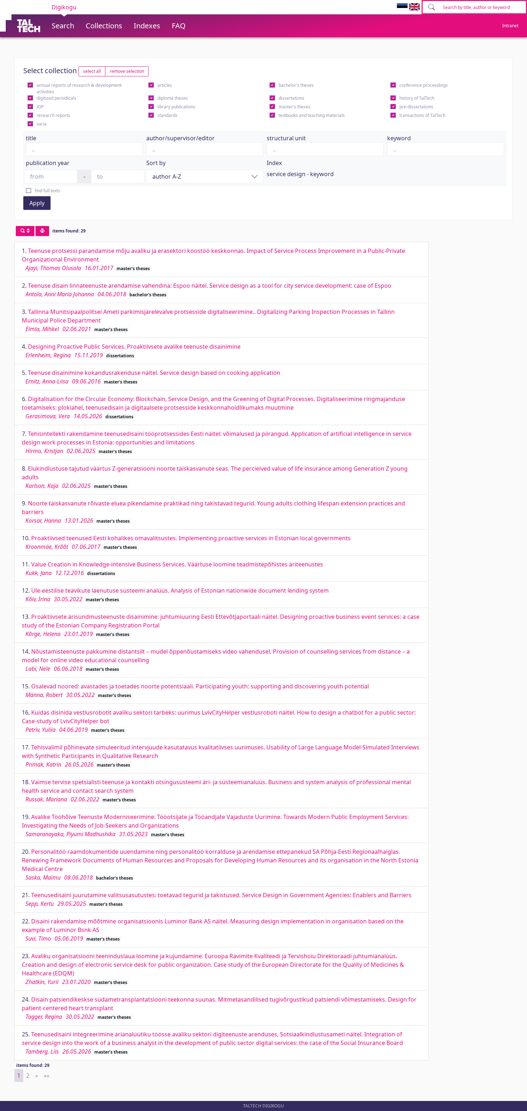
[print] (42, 231)
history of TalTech (416, 98)
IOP (40, 107)
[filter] (25, 231)
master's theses (294, 107)
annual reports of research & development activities (79, 88)
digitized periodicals (56, 98)
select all (92, 71)
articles (164, 85)
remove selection (127, 71)
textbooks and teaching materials (312, 115)
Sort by (156, 163)
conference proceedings (423, 85)
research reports (53, 115)
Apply (36, 203)
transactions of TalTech (422, 115)
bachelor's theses (296, 85)
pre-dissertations (416, 107)
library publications (176, 107)
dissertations (291, 98)
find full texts (47, 191)
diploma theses (172, 98)
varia (42, 124)
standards (167, 115)
